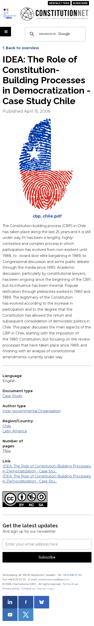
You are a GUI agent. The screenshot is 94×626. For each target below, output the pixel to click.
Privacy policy (11, 588)
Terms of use (70, 584)
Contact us (28, 588)
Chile (7, 426)
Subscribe (80, 3)
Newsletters (59, 3)
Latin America (15, 431)
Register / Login (46, 588)
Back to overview (22, 48)
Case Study (12, 396)
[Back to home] (10, 13)
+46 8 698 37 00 (71, 575)
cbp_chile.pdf (47, 216)
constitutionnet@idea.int (53, 579)
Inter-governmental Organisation (32, 411)
